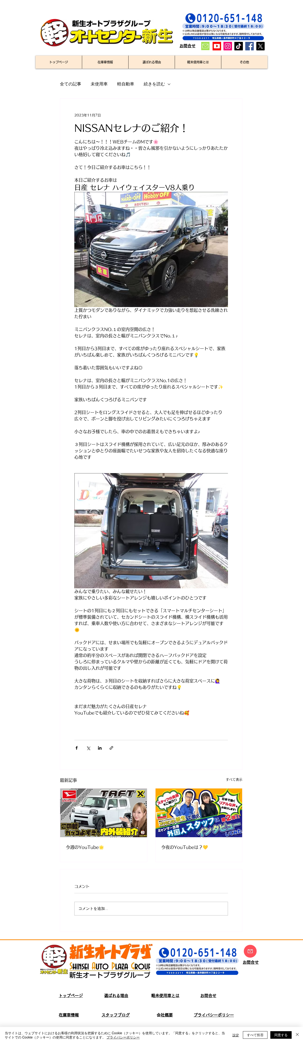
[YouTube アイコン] (217, 46)
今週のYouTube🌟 (85, 847)
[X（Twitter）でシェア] (88, 748)
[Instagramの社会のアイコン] (227, 46)
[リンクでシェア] (111, 748)
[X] (260, 46)
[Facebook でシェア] (76, 748)
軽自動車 (125, 84)
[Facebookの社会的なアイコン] (249, 46)
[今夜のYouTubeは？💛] (199, 812)
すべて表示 (234, 779)
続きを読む (154, 84)
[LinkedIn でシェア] (100, 748)
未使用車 (99, 84)
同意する (281, 1034)
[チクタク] (238, 46)
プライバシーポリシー (123, 1037)
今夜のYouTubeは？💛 (184, 847)
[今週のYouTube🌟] (103, 812)
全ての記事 (70, 84)
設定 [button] (235, 1035)
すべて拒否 (255, 1034)
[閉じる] (297, 1035)
